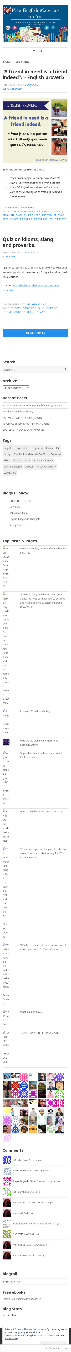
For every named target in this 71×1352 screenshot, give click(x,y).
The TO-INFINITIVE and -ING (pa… (37, 1202)
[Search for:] (35, 370)
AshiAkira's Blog (18, 513)
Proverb (26, 219)
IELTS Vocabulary (43, 460)
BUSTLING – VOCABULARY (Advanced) (24, 429)
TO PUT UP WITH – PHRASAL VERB (22, 417)
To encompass (35, 1160)
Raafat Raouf (19, 1223)
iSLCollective (27, 1213)
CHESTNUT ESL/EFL (20, 501)
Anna (15, 1202)
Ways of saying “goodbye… (37, 1170)
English (8, 215)
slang (41, 312)
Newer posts (35, 333)
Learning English (13, 466)
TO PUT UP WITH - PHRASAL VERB (39, 1032)
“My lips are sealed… (31, 1191)
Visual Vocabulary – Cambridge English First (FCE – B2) (33, 405)
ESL (58, 448)
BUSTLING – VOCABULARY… (35, 1244)
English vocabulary (42, 448)
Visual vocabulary (46, 466)
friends (59, 215)
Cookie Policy (11, 1338)
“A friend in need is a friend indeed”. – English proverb (35, 74)
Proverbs (27, 207)
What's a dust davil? (31, 1011)
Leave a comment (13, 88)
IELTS (27, 460)
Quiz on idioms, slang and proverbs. (28, 242)
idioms (16, 308)
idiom (7, 460)
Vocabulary (10, 473)
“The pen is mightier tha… (49, 1181)
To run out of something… (34, 1255)
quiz (41, 308)
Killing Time (15, 525)
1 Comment (9, 256)
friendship (10, 219)
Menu (37, 50)
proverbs (41, 219)
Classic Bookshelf (12, 1298)
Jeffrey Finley (19, 1160)
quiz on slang (24, 312)
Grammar (55, 454)
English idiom (22, 448)
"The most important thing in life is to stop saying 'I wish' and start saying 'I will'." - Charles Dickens (43, 853)
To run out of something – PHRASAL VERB (26, 423)
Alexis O (17, 1170)
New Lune (15, 507)
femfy (7, 454)
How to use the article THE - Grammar (41, 811)
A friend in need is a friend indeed (36, 211)
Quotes (29, 466)
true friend (58, 219)
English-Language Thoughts (24, 519)
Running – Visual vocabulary (18, 411)
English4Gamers (12, 1281)
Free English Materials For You (30, 454)
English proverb (28, 215)
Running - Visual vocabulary (35, 711)
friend (47, 215)
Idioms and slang (33, 304)
